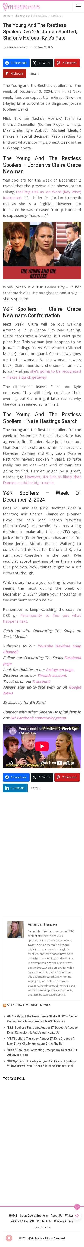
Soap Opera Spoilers (34, 1215)
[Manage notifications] (9, 1238)
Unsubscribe (42, 1227)
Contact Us (44, 1221)
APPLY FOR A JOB (22, 1221)
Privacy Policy (63, 1221)
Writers (70, 1215)
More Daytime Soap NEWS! (28, 1005)
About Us (56, 1215)
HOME (13, 1215)
